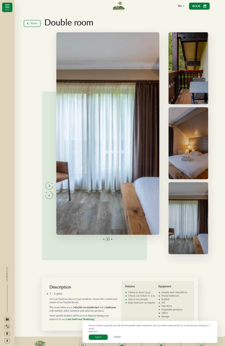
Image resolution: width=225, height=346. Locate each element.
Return (34, 23)
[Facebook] (7, 340)
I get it (98, 337)
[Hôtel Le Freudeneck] (136, 6)
